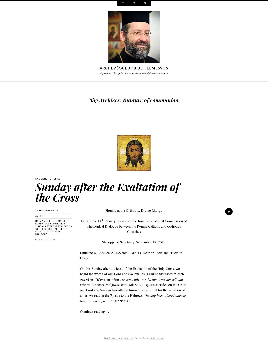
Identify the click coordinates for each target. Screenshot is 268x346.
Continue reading (94, 311)
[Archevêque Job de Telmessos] (134, 38)
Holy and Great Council (50, 221)
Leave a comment (46, 239)
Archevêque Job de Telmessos (134, 68)
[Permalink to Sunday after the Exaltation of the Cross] (134, 153)
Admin (39, 216)
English (40, 178)
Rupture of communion (50, 223)
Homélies (54, 178)
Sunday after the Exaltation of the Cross (107, 192)
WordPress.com (156, 338)
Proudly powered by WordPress (118, 338)
